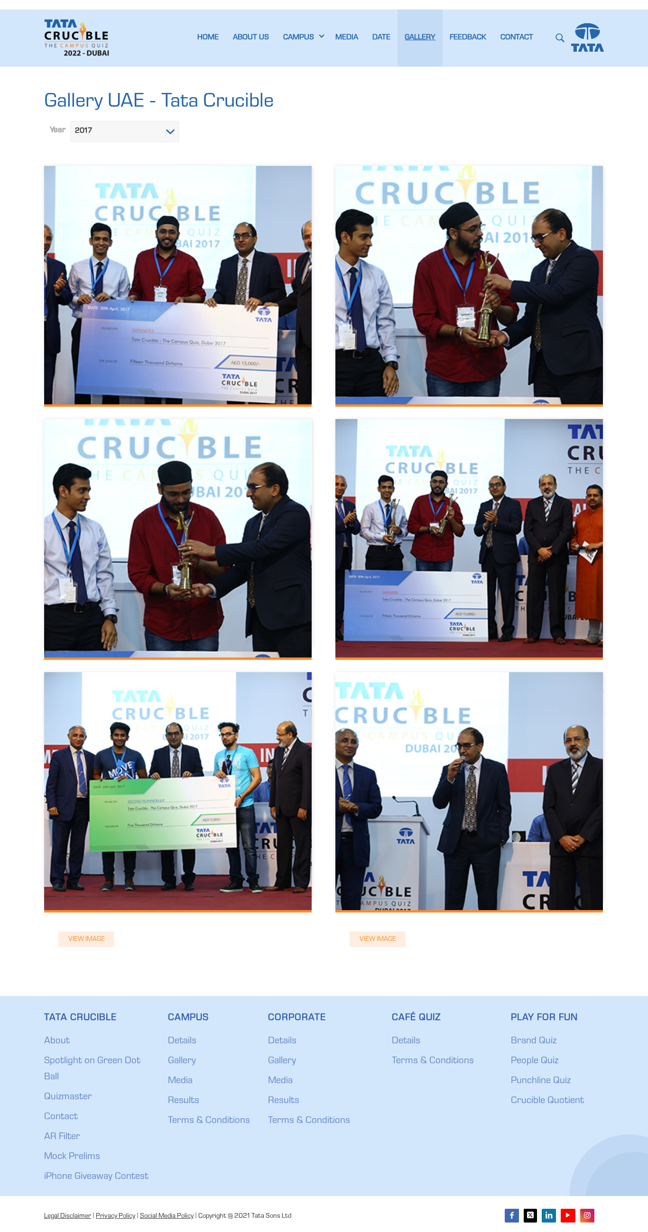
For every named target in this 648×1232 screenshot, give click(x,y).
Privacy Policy (115, 1216)
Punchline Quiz (541, 1081)
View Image (86, 939)
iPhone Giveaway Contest (96, 1177)
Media (180, 1081)
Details (182, 1041)
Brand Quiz (533, 1041)
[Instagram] (587, 1216)
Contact (61, 1117)
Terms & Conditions (209, 1121)
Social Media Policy (167, 1216)
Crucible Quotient (547, 1101)
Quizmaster (68, 1097)
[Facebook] (512, 1216)
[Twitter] (530, 1216)
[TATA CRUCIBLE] (78, 37)
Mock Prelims (72, 1157)
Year (57, 131)
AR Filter (62, 1137)
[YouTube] (568, 1216)
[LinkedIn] (549, 1216)
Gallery (182, 1061)
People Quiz (534, 1061)
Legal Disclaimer (67, 1216)
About (57, 1041)
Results (183, 1101)
